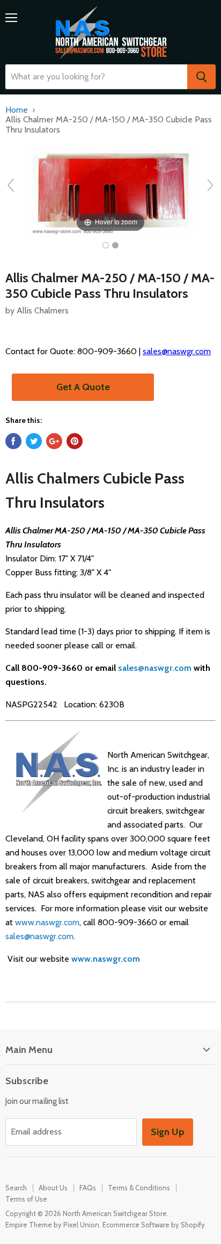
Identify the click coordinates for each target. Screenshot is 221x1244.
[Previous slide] (10, 185)
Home (16, 110)
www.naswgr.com (47, 922)
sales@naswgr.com (177, 351)
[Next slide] (210, 185)
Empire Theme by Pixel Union (52, 1224)
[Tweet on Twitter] (34, 441)
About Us (53, 1187)
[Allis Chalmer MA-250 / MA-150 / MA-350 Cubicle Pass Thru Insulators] (105, 245)
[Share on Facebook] (13, 441)
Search (16, 1187)
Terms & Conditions (139, 1187)
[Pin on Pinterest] (75, 441)
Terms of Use (26, 1199)
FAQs (87, 1187)
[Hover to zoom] (110, 190)
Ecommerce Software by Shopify (153, 1224)
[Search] (201, 76)
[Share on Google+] (54, 441)
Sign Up (168, 1132)
